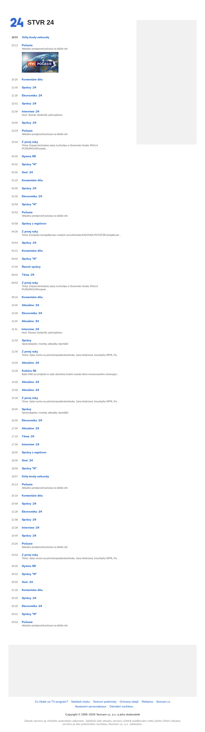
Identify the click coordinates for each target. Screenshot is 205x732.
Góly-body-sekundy (35, 37)
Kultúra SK (29, 370)
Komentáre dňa (32, 79)
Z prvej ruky (30, 141)
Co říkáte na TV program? (51, 701)
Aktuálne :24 (30, 305)
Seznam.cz (163, 701)
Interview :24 (30, 111)
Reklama (147, 701)
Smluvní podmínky (105, 701)
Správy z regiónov (34, 223)
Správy (26, 340)
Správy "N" (29, 164)
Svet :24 (27, 172)
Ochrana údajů (129, 701)
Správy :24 (29, 87)
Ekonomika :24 (32, 95)
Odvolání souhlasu (121, 706)
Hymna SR (29, 156)
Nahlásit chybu (80, 701)
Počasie (27, 45)
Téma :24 (28, 274)
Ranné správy (31, 266)
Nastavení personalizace (90, 706)
